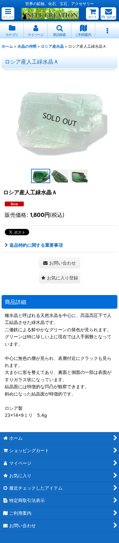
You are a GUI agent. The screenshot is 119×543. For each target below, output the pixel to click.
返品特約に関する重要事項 (36, 245)
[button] (8, 13)
